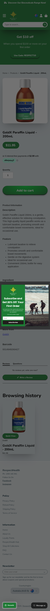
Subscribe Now (13, 322)
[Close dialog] (47, 286)
